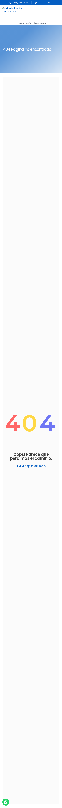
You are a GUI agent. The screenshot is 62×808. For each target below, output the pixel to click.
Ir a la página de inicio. (31, 466)
